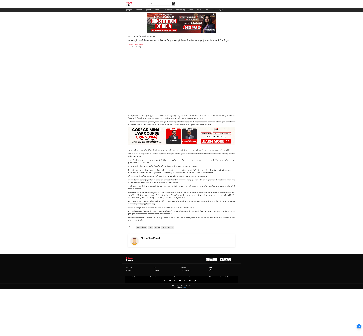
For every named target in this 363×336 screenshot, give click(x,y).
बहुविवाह (150, 227)
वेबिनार (211, 267)
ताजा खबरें (139, 9)
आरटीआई (184, 267)
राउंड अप (199, 9)
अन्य (207, 9)
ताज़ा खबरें (135, 36)
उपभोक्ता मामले (168, 9)
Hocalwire (184, 287)
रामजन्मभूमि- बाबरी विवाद (167, 227)
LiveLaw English (218, 9)
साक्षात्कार (156, 270)
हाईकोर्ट (157, 9)
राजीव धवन (157, 227)
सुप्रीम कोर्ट (148, 9)
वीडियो (191, 9)
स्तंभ (155, 267)
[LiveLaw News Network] (134, 241)
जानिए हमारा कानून (180, 9)
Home (129, 36)
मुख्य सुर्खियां (129, 9)
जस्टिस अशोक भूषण (142, 227)
